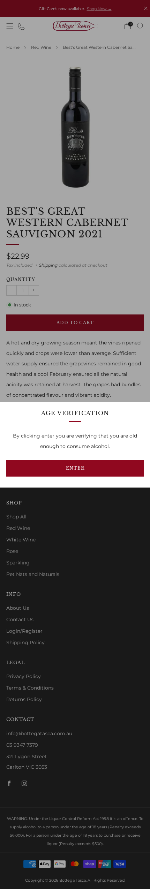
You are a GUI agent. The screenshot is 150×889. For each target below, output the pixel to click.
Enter (75, 468)
